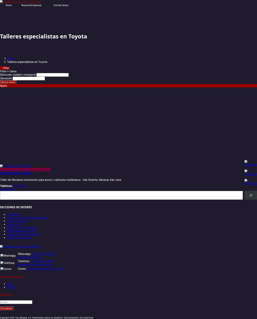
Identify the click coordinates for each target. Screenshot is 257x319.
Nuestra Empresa (31, 5)
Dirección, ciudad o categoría (18, 74)
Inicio (9, 5)
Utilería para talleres (19, 237)
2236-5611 (20, 186)
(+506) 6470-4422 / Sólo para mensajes (36, 255)
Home (10, 58)
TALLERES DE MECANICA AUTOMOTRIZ (25, 169)
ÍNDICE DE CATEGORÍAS (22, 227)
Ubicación (6, 78)
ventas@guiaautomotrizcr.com (46, 268)
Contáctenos (60, 5)
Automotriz (14, 214)
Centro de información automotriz (27, 217)
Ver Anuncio (7, 189)
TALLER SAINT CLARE (15, 173)
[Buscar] (251, 195)
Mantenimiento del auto (21, 231)
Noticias (12, 287)
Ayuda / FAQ (14, 224)
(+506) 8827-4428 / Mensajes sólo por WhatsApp (36, 263)
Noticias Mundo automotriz (23, 234)
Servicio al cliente (18, 221)
